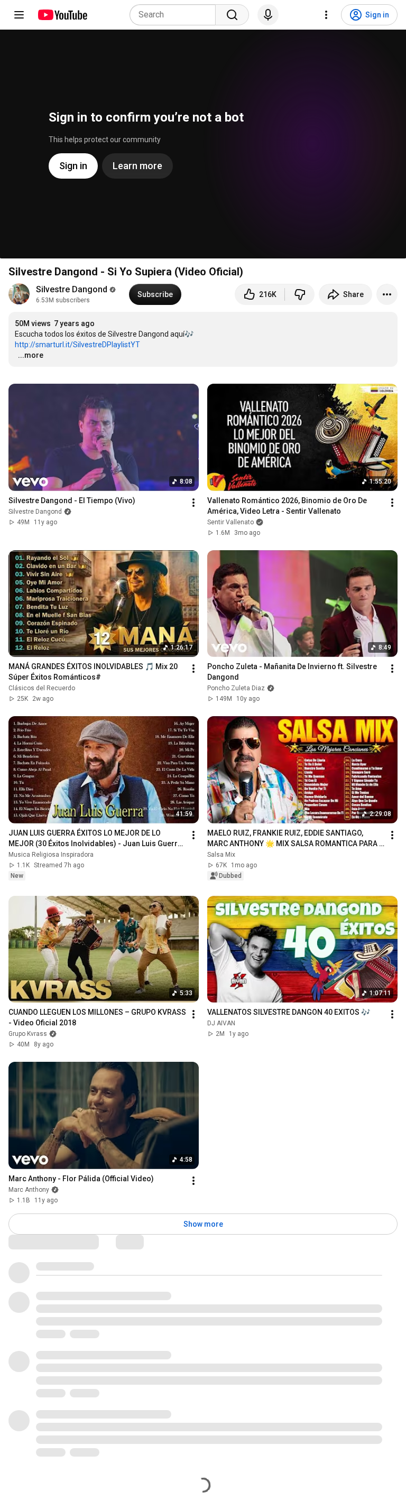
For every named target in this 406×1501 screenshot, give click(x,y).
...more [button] (30, 355)
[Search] (232, 14)
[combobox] (176, 14)
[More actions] (387, 294)
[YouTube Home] (62, 15)
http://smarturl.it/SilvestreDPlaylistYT (77, 344)
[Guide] (19, 14)
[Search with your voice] (268, 14)
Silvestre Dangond (71, 289)
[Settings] (326, 14)
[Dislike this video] (300, 294)
